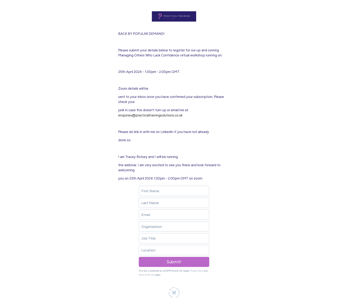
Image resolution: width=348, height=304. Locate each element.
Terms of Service (147, 275)
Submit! (174, 261)
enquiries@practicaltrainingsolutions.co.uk (150, 115)
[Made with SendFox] (174, 292)
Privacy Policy (196, 271)
